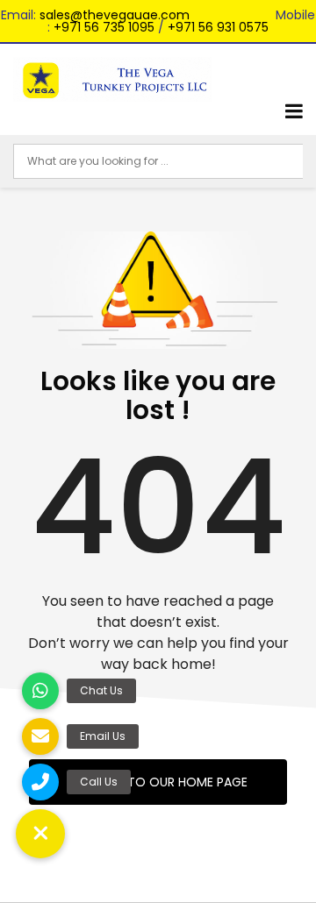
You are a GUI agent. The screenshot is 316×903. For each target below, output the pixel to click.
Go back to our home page (158, 782)
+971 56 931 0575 (218, 27)
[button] (40, 833)
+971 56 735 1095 (104, 27)
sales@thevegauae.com (115, 15)
